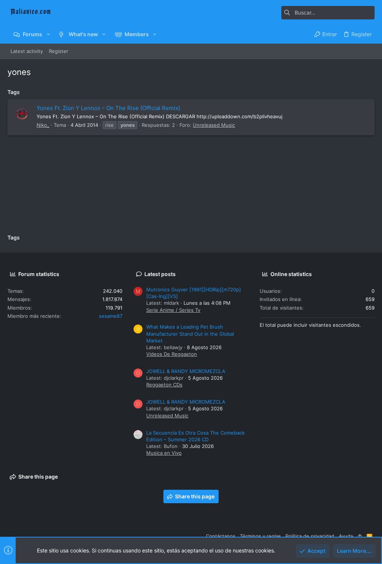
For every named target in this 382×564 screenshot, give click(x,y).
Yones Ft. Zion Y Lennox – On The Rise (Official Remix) (108, 108)
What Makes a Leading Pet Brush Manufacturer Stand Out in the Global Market (190, 333)
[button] (48, 34)
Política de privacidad (309, 536)
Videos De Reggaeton (171, 354)
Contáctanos (220, 536)
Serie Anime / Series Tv (173, 310)
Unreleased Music (214, 125)
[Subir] (359, 536)
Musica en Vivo (164, 453)
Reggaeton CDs (164, 385)
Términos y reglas (260, 536)
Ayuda (346, 536)
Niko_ (43, 125)
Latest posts (160, 274)
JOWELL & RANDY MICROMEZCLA (185, 371)
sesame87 (110, 316)
